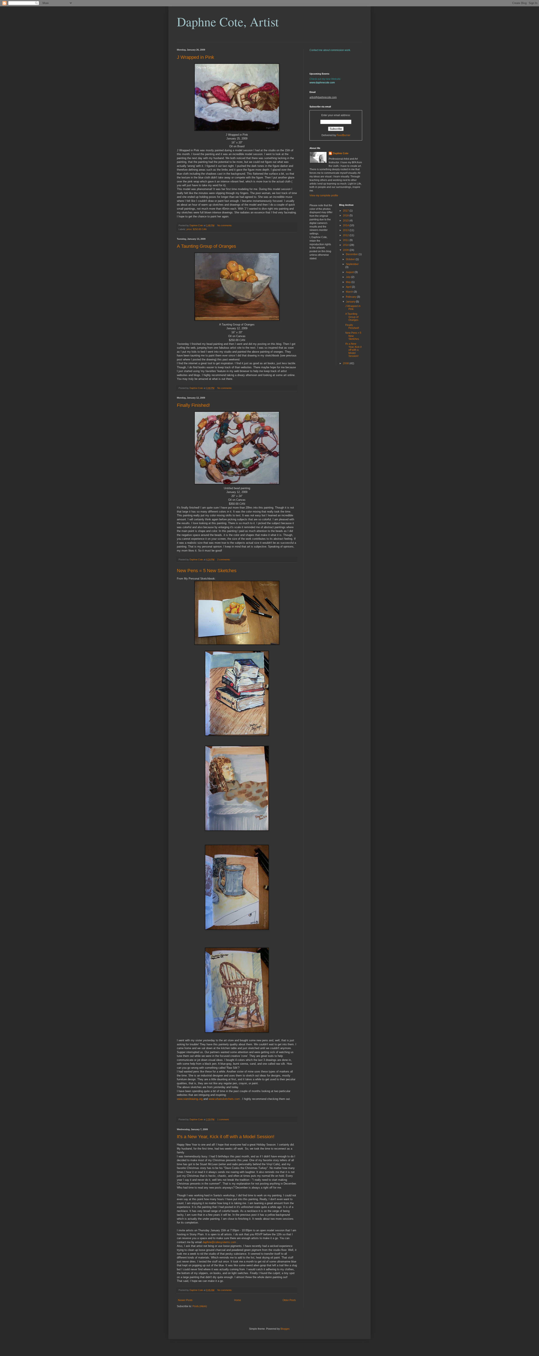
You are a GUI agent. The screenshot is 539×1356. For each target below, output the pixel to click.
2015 (346, 220)
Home (237, 1300)
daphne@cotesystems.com (219, 1242)
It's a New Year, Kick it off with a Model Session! (225, 1136)
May (348, 282)
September (352, 264)
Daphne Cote (340, 153)
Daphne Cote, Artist (228, 21)
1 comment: (223, 1119)
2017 (346, 210)
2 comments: (224, 559)
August (350, 272)
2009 (346, 250)
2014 (346, 225)
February (351, 296)
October (351, 259)
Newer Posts (185, 1300)
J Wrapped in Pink (195, 57)
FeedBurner (343, 135)
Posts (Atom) (199, 1306)
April (349, 286)
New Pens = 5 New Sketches (206, 570)
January (351, 301)
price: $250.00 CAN (197, 229)
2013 (346, 230)
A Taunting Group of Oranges (206, 246)
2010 (346, 245)
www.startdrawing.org (190, 1098)
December (352, 254)
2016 (346, 215)
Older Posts (289, 1300)
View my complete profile (324, 195)
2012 (346, 235)
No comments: (225, 225)
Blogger (284, 1328)
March (350, 291)
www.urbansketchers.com (224, 1098)
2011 (346, 240)
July (348, 277)
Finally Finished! (193, 405)
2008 (346, 363)
